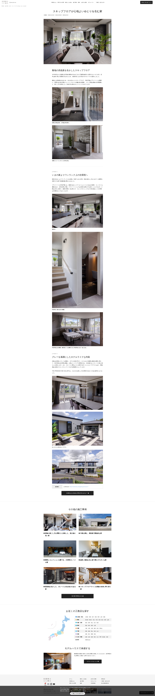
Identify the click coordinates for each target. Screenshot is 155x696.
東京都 (86, 619)
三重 (95, 625)
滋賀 (95, 628)
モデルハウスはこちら (92, 661)
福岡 (86, 636)
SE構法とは (53, 2)
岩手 (93, 616)
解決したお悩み (68, 2)
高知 (95, 633)
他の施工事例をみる (77, 596)
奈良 (98, 628)
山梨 (108, 619)
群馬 (105, 619)
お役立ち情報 (84, 2)
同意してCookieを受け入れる (78, 693)
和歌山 (100, 628)
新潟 (86, 622)
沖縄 (107, 636)
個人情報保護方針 (105, 683)
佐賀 (89, 636)
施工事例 (75, 2)
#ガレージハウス (51, 15)
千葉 (97, 619)
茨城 (99, 619)
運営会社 (103, 678)
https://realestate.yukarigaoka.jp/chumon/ (79, 486)
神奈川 (90, 619)
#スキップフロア (58, 15)
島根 (89, 631)
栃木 (102, 619)
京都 (92, 628)
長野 (89, 622)
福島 (104, 616)
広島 (95, 631)
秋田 (98, 616)
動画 (79, 2)
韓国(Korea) (87, 639)
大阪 (86, 628)
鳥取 (86, 631)
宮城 (96, 616)
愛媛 (92, 633)
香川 (89, 633)
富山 (92, 622)
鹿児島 (103, 636)
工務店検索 (93, 683)
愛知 (86, 625)
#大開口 (45, 15)
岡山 (92, 631)
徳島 (86, 633)
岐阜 (89, 625)
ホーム (70, 678)
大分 (98, 636)
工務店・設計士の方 (100, 2)
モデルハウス (91, 2)
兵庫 (89, 628)
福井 (98, 622)
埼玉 (94, 619)
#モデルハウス (65, 15)
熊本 (95, 636)
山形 (101, 616)
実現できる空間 (61, 2)
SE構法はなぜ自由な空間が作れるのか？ (76, 493)
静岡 (92, 625)
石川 (95, 622)
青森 (90, 616)
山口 (98, 631)
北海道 (86, 616)
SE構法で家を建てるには (146, 2)
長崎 (92, 636)
